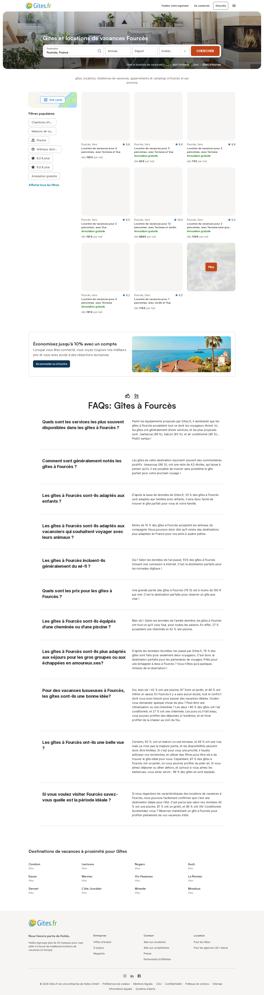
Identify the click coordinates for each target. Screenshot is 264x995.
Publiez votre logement (175, 5)
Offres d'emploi (102, 941)
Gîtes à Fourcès (211, 64)
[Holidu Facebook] (139, 976)
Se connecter (201, 5)
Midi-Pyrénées (181, 64)
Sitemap (217, 983)
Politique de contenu (197, 983)
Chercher (205, 51)
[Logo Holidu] (43, 6)
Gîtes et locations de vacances (144, 64)
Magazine (99, 953)
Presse (148, 953)
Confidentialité (173, 983)
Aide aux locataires (155, 941)
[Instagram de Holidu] (125, 976)
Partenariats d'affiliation (157, 959)
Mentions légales (143, 983)
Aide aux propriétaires (156, 947)
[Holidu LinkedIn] (132, 976)
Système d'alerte (145, 988)
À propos (98, 947)
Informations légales (120, 988)
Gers (196, 64)
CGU (158, 983)
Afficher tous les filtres (44, 185)
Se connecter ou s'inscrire (51, 363)
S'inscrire (221, 5)
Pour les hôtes (202, 941)
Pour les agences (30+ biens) (211, 947)
